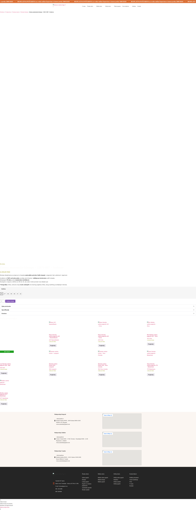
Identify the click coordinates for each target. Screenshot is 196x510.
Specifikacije (5, 310)
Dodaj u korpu (10, 301)
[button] (98, 306)
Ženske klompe (24, 12)
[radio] (1, 294)
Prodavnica (8, 12)
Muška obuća (99, 6)
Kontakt (139, 6)
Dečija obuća (108, 6)
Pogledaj (52, 345)
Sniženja (134, 6)
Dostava (4, 313)
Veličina (3, 288)
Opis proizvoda (6, 306)
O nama (83, 6)
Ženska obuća (90, 6)
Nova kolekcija (125, 6)
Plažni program (117, 6)
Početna (2, 12)
